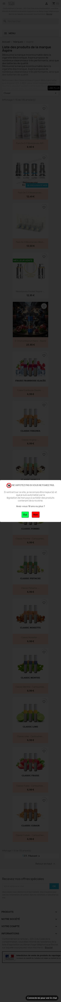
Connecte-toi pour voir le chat (42, 998)
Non (35, 514)
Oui (25, 514)
